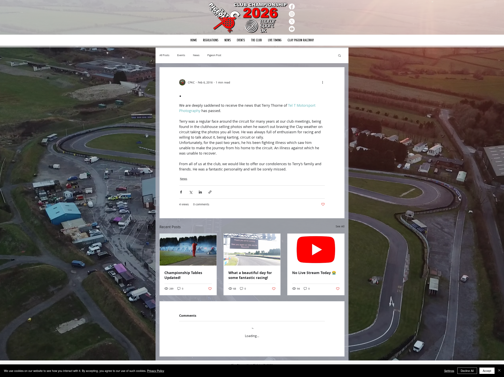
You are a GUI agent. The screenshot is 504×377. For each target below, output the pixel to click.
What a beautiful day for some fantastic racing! (250, 275)
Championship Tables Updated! (183, 275)
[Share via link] (210, 192)
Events (181, 55)
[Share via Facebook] (181, 192)
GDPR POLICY (337, 362)
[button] (241, 40)
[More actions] (322, 82)
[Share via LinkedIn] (200, 192)
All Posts (164, 55)
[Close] (499, 371)
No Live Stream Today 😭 (314, 272)
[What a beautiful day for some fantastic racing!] (252, 250)
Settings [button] (449, 371)
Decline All (467, 371)
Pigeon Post (214, 55)
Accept (487, 371)
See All (340, 226)
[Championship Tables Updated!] (188, 250)
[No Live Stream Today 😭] (315, 250)
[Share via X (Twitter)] (191, 192)
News (196, 55)
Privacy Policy (155, 371)
